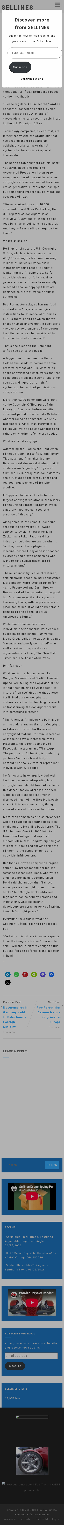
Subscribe (20, 67)
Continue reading (32, 79)
